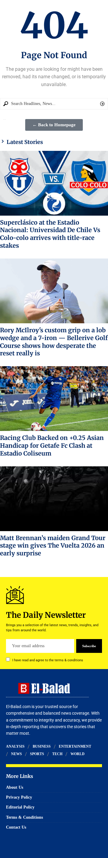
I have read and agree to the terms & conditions (47, 660)
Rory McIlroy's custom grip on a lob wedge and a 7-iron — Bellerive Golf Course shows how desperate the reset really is (54, 341)
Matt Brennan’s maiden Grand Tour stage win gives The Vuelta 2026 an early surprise (52, 545)
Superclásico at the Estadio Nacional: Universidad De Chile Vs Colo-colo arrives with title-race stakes (50, 234)
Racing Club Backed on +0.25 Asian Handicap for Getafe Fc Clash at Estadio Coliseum (52, 445)
